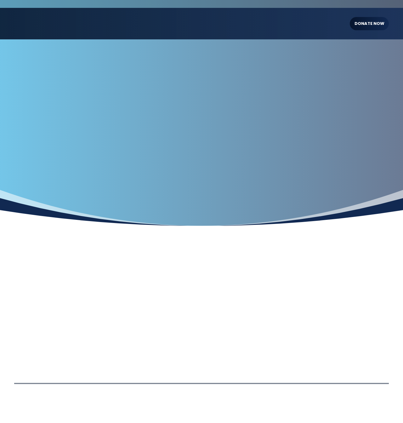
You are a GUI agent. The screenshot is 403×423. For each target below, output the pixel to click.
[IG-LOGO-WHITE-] (48, 23)
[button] (178, 23)
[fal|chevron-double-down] (201, 154)
